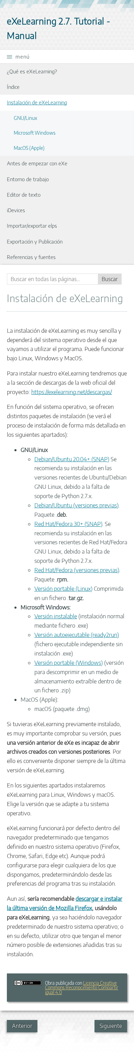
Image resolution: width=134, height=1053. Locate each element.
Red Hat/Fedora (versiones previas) (76, 570)
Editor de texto (24, 194)
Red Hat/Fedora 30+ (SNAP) (68, 523)
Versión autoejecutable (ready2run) (76, 634)
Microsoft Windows (34, 133)
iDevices (16, 210)
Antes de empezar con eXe (37, 163)
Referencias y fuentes (31, 257)
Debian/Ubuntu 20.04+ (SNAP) (71, 459)
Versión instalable (55, 616)
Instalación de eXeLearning (37, 102)
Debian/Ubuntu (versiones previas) (76, 505)
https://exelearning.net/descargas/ (71, 391)
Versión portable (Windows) (68, 662)
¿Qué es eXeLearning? (32, 71)
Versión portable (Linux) (63, 588)
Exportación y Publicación (35, 241)
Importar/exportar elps (32, 225)
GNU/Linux (25, 118)
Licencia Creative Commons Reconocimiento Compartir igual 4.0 (81, 987)
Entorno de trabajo (28, 179)
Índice (13, 86)
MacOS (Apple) (29, 148)
